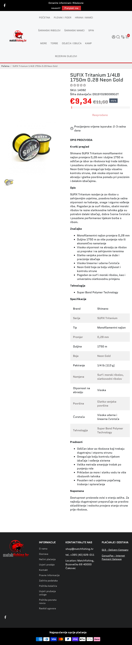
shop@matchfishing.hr (79, 549)
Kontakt (43, 570)
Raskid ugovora (47, 608)
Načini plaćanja (47, 559)
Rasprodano (100, 115)
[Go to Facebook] (5, 5)
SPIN (91, 30)
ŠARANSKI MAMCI (74, 30)
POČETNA (44, 17)
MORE (43, 43)
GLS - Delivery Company (115, 550)
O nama (43, 548)
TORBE (54, 43)
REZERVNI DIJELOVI (66, 56)
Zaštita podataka (48, 580)
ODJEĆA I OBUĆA (71, 43)
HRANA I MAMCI (84, 17)
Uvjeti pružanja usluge (47, 593)
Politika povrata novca (47, 601)
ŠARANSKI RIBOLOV (49, 30)
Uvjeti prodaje (47, 564)
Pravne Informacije (49, 575)
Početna (5, 66)
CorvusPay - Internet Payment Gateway (113, 557)
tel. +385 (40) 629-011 (79, 555)
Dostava (43, 554)
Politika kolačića (48, 586)
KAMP (88, 43)
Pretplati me (71, 8)
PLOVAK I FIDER (62, 17)
